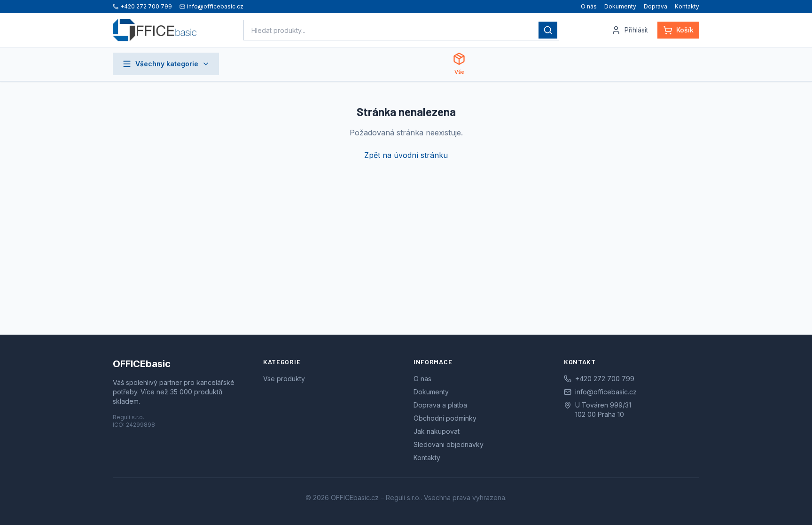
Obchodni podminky (445, 418)
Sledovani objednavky (449, 444)
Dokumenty (620, 6)
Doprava (655, 6)
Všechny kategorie (166, 64)
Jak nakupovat (437, 431)
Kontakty (687, 6)
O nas (422, 379)
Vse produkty (284, 379)
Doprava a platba (440, 405)
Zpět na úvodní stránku (406, 155)
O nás (589, 6)
